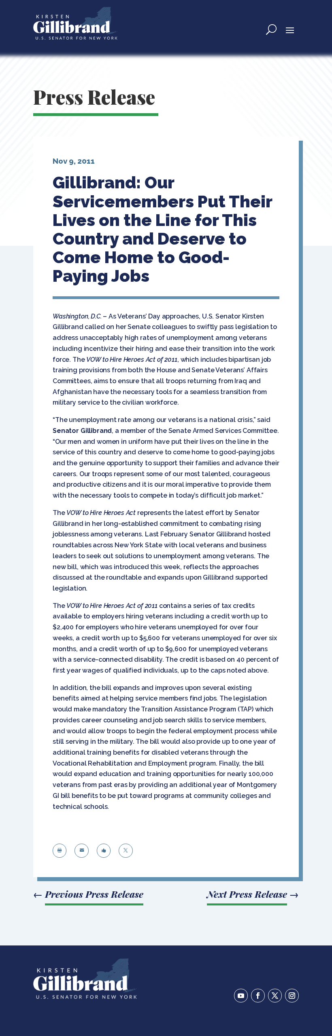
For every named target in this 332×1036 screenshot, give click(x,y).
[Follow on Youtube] (241, 995)
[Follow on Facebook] (258, 995)
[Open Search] (271, 29)
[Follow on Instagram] (292, 995)
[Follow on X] (275, 995)
